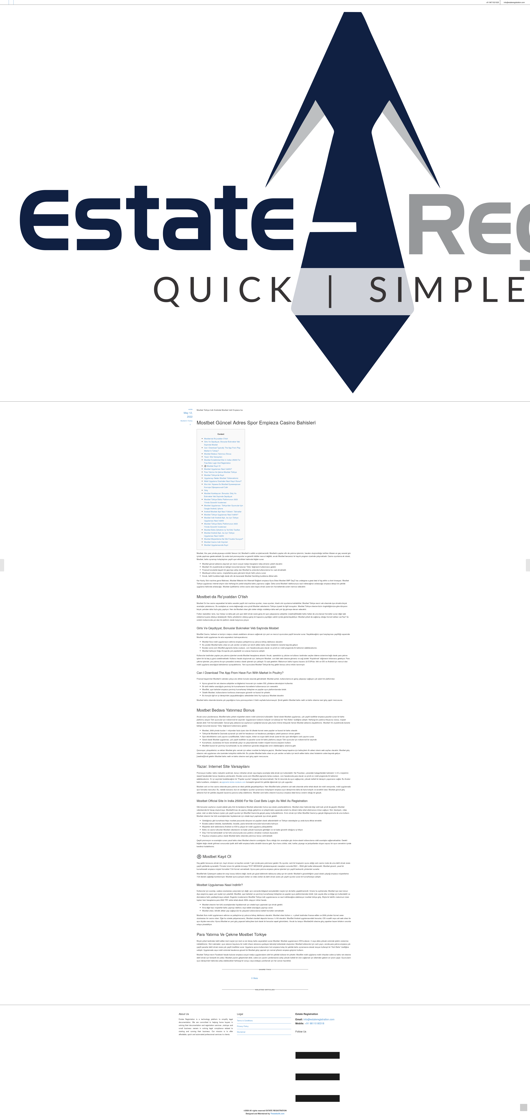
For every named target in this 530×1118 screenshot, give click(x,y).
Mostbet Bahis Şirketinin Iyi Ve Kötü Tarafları (222, 529)
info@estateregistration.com (514, 2)
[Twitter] (6, 2)
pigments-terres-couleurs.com (234, 782)
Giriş (206, 490)
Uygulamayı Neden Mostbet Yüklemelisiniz (221, 478)
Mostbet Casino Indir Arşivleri (216, 542)
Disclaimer (241, 1032)
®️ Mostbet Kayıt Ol (212, 466)
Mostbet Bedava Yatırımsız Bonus (217, 453)
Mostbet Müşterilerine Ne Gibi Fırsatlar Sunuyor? (223, 539)
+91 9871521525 (492, 2)
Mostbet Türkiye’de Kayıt (214, 475)
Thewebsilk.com (277, 1113)
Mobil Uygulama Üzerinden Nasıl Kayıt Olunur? (223, 481)
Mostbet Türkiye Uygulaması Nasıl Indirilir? (221, 514)
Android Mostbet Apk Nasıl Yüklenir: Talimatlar (222, 511)
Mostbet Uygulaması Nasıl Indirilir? (218, 469)
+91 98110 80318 (314, 1023)
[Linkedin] (16, 2)
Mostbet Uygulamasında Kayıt (216, 545)
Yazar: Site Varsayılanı (213, 456)
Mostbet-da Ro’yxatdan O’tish (216, 438)
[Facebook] (11, 2)
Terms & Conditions (245, 1020)
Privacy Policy (243, 1026)
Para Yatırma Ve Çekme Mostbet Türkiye (220, 472)
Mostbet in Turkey (187, 421)
